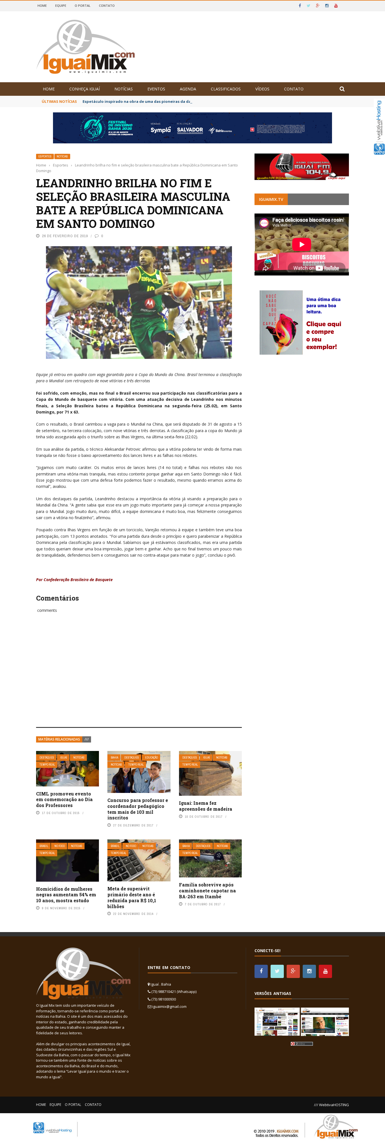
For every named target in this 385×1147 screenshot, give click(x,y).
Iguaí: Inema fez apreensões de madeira (205, 806)
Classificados (226, 89)
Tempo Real (47, 764)
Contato (107, 5)
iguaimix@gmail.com (169, 1006)
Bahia (114, 757)
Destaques (46, 757)
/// (87, 739)
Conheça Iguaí (84, 89)
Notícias (123, 89)
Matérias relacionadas (59, 739)
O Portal (82, 5)
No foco (59, 846)
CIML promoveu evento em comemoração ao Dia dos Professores (64, 799)
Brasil (43, 846)
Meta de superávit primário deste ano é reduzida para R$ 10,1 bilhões (131, 897)
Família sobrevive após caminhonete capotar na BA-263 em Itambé (207, 890)
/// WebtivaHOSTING (331, 1104)
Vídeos (262, 89)
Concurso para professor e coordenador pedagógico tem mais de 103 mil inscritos (137, 809)
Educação (151, 757)
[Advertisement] (139, 676)
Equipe (60, 5)
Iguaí (63, 757)
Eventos (156, 89)
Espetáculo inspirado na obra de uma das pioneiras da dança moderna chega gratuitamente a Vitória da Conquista (192, 101)
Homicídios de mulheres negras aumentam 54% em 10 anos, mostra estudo (66, 895)
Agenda (188, 89)
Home (42, 5)
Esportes (45, 156)
